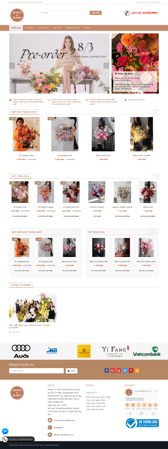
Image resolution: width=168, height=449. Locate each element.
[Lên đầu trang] (163, 441)
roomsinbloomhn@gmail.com (64, 420)
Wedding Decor (73, 28)
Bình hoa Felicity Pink (146, 261)
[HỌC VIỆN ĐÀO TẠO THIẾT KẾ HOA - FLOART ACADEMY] (32, 307)
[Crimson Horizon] (97, 192)
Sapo (57, 445)
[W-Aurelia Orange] (45, 192)
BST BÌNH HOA (96, 232)
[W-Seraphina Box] (26, 134)
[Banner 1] (135, 63)
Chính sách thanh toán (96, 406)
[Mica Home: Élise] (103, 134)
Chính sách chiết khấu (95, 403)
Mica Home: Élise (103, 155)
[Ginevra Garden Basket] (122, 192)
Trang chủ (16, 28)
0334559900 (58, 427)
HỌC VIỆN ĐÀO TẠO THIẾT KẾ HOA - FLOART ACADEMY (29, 326)
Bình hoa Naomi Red (99, 261)
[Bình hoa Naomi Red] (99, 247)
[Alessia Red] (148, 192)
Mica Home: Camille (141, 155)
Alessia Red (148, 207)
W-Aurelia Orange (45, 207)
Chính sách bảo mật (95, 409)
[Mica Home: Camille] (141, 134)
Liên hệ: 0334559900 (144, 13)
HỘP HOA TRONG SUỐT (24, 112)
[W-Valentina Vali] (65, 134)
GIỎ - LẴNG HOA (20, 176)
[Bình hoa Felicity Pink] (146, 247)
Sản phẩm (29, 28)
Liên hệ (87, 28)
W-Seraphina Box (26, 155)
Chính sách (43, 28)
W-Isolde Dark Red (71, 207)
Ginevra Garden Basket (122, 207)
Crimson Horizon (97, 207)
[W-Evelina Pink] (20, 192)
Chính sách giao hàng (95, 400)
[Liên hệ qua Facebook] (5, 431)
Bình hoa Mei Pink (122, 261)
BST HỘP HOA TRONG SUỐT (27, 232)
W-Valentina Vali (65, 155)
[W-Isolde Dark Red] (71, 192)
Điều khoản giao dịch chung (98, 397)
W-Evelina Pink (20, 207)
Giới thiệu (57, 28)
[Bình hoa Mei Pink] (122, 247)
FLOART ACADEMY (21, 285)
